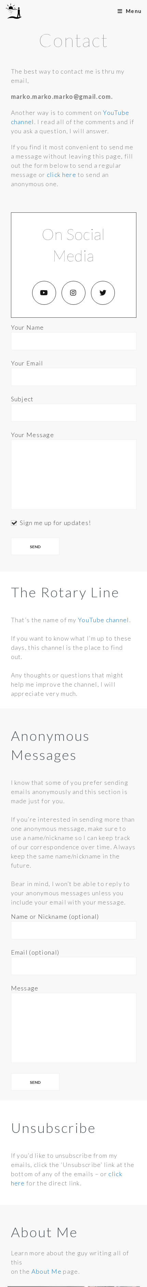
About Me (46, 1271)
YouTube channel (103, 620)
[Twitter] (103, 293)
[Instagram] (73, 293)
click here (61, 174)
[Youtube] (44, 293)
